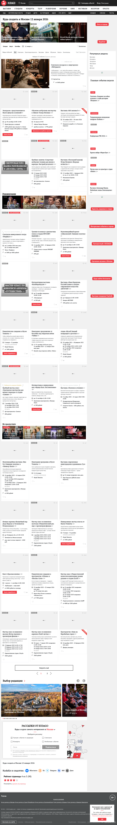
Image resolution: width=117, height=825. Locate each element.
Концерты (16, 742)
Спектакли (48, 738)
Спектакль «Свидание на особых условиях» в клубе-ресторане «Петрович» (100, 98)
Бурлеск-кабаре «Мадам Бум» (99, 152)
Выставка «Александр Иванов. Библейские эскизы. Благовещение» (101, 189)
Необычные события (51, 742)
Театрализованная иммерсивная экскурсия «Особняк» (100, 118)
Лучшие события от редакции (23, 738)
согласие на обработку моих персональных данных (27, 750)
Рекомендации (9, 194)
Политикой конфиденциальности (102, 816)
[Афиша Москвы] (8, 3)
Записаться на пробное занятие (42, 131)
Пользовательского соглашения (20, 756)
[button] (78, 680)
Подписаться (51, 747)
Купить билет (8, 134)
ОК (102, 819)
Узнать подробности (10, 353)
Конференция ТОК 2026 (97, 136)
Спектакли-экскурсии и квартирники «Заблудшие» (64, 66)
